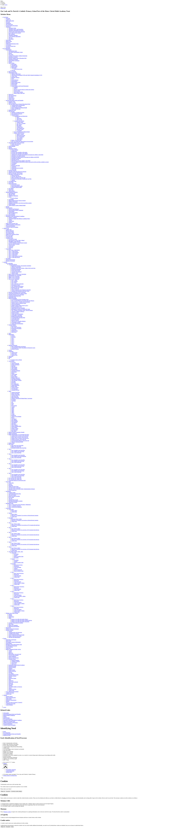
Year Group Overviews (16, 327)
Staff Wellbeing (12, 193)
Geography (11, 356)
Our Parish (8, 258)
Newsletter (16, 554)
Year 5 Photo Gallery (15, 543)
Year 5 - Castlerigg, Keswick (15, 505)
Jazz (12, 402)
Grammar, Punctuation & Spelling (16, 622)
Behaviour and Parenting (14, 626)
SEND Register (12, 146)
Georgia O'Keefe (15, 387)
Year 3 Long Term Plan (16, 462)
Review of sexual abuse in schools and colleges (24, 89)
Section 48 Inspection (10, 259)
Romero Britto (14, 376)
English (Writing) (12, 324)
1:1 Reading (19, 130)
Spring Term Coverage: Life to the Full (19, 437)
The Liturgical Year (10, 233)
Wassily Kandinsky (15, 364)
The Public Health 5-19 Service (15, 686)
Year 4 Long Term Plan (16, 467)
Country (13, 406)
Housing (10, 672)
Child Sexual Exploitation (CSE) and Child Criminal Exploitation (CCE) (26, 75)
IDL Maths (19, 125)
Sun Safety (11, 684)
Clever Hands (20, 137)
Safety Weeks (11, 63)
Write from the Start (21, 135)
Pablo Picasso (14, 367)
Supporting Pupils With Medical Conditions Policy (19, 218)
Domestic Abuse (12, 659)
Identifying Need (12, 110)
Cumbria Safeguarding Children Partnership (18, 55)
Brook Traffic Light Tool (19, 93)
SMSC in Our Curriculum (14, 277)
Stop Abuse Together (18, 92)
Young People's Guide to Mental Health (17, 205)
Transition (13, 164)
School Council (9, 696)
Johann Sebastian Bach (16, 426)
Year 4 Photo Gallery (15, 538)
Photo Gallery (14, 510)
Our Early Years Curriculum (14, 487)
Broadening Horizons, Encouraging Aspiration (21, 265)
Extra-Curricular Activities (14, 496)
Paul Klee (13, 365)
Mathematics (11, 334)
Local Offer (13, 169)
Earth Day (11, 247)
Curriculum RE (9, 236)
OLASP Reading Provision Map (18, 317)
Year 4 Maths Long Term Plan (17, 466)
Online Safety (9, 698)
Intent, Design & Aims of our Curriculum (17, 274)
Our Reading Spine (15, 318)
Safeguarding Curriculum (14, 60)
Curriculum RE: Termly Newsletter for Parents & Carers (23, 347)
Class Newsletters (18, 595)
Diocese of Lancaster (10, 260)
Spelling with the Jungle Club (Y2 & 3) (19, 305)
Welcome (8, 18)
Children (5, 695)
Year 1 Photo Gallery (15, 523)
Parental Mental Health (13, 674)
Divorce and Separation (14, 657)
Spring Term (14, 353)
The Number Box (20, 128)
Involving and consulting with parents (19, 152)
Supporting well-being (16, 158)
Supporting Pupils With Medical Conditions (15, 216)
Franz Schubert (14, 421)
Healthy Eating (12, 669)
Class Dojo (8, 648)
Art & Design (11, 361)
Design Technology (13, 433)
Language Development (16, 271)
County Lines (14, 76)
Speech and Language (13, 681)
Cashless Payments (10, 692)
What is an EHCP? (15, 175)
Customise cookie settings (16, 791)
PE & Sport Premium (10, 215)
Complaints (13, 166)
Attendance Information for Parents (16, 30)
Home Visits (8, 640)
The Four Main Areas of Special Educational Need (19, 104)
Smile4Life (11, 680)
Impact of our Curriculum (14, 276)
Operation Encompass (13, 59)
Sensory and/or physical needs (15, 636)
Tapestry (16, 555)
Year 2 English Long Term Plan (18, 455)
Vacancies (8, 47)
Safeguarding (9, 49)
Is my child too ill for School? (12, 691)
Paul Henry (13, 382)
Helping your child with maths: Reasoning (20, 621)
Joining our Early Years (13, 486)
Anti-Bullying (14, 65)
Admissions (8, 23)
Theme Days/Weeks (13, 502)
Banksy (13, 373)
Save (12, 826)
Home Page (3, 8)
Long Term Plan (14, 396)
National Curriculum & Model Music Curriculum (21, 398)
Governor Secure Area (10, 46)
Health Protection (12, 671)
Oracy (10, 333)
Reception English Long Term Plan (18, 447)
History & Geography (13, 625)
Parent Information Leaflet (16, 186)
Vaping (10, 688)
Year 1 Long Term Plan (16, 452)
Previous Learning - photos (19, 596)
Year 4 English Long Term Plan (18, 464)
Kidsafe (10, 61)
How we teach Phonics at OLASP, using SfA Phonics (22, 300)
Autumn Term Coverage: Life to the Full (19, 435)
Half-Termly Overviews (19, 586)
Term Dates (8, 40)
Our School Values (10, 232)
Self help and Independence (14, 637)
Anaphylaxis (11, 221)
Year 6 (12, 344)
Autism (10, 651)
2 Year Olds (11, 482)
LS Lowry (13, 362)
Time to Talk (19, 119)
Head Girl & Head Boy (11, 697)
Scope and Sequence (15, 304)
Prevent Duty (14, 84)
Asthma (10, 219)
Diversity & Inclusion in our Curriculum (17, 292)
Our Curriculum (9, 263)
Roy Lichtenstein (15, 384)
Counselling (11, 199)
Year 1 (12, 338)
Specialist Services (15, 159)
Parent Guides (17, 90)
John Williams (14, 420)
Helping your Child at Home (12, 613)
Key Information (6, 48)
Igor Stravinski (14, 429)
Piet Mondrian (14, 369)
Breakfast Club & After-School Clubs (14, 644)
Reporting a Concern (13, 57)
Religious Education (13, 345)
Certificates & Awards (10, 703)
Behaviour (11, 653)
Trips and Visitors (12, 494)
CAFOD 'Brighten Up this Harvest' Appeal (18, 242)
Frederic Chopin (14, 428)
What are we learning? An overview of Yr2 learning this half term (25, 529)
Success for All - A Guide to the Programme (20, 301)
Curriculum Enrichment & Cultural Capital (18, 293)
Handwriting (11, 616)
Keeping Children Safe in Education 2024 (17, 58)
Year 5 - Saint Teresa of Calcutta (15, 256)
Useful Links (11, 99)
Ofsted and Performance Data (12, 43)
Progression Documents (16, 328)
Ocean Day (11, 246)
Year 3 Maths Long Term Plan (17, 461)
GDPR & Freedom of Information (13, 224)
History (10, 357)
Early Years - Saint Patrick (14, 250)
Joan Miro (13, 381)
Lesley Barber (14, 427)
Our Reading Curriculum (16, 315)
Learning (5, 262)
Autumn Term (14, 352)
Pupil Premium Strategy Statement (16, 210)
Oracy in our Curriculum (14, 279)
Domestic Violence (15, 77)
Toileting (10, 685)
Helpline (16, 87)
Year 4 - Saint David (13, 254)
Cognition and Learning (16, 106)
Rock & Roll (14, 405)
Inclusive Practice (15, 145)
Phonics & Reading (13, 298)
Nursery (13, 335)
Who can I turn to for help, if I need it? (14, 702)
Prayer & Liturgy (9, 235)
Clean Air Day (12, 245)
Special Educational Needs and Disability (14, 100)
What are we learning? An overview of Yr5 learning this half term (25, 544)
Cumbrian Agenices (15, 661)
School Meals (9, 643)
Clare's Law (13, 663)
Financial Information (10, 225)
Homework (16, 566)
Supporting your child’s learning (18, 155)
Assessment (13, 329)
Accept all (8, 791)
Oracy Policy (14, 282)
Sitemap (5, 763)
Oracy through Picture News (17, 286)
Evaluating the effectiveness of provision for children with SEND (25, 157)
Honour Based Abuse (15, 82)
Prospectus (8, 42)
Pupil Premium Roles (13, 212)
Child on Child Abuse (16, 73)
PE (9, 358)
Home (4, 731)
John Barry (13, 423)
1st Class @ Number (21, 123)
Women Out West (12, 689)
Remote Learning (9, 630)
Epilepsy (10, 222)
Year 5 (12, 342)
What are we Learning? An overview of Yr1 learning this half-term (25, 525)
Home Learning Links (18, 556)
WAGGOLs (13, 332)
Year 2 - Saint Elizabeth (14, 252)
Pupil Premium (9, 207)
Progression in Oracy (15, 285)
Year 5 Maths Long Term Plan (17, 470)
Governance (8, 45)
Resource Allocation (15, 165)
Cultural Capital (14, 273)
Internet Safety (14, 66)
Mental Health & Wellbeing (12, 192)
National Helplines (15, 660)
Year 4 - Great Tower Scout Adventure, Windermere (20, 504)
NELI (18, 117)
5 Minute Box (20, 127)
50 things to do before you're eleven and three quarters (20, 203)
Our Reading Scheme (15, 322)
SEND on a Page (12, 102)
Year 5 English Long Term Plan (18, 469)
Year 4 (12, 341)
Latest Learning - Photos (19, 583)
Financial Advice (12, 667)
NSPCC (15, 88)
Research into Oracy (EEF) (17, 287)
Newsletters (11, 38)
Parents (4, 638)
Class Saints (8, 248)
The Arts (10, 498)
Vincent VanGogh (15, 363)
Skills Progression (15, 397)
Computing (11, 351)
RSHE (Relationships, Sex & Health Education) (19, 434)
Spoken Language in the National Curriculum (21, 289)
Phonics (10, 614)
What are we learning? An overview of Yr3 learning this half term (25, 534)
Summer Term (14, 355)
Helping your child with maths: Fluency (19, 619)
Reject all (3, 791)
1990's (12, 412)
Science (10, 350)
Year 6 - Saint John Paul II (14, 257)
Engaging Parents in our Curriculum (16, 294)
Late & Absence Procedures (12, 25)
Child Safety (14, 67)
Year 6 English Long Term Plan (18, 474)
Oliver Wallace (14, 425)
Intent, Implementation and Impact (18, 346)
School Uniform (9, 647)
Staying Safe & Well (15, 270)
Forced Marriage (14, 79)
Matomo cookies (7, 811)
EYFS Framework (12, 490)
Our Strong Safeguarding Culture (16, 52)
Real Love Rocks (12, 71)
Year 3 (12, 340)
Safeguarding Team (13, 51)
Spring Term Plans (15, 393)
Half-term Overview (18, 564)
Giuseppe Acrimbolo (15, 370)
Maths (10, 618)
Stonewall (11, 683)
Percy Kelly (13, 375)
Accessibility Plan (12, 181)
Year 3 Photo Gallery (15, 533)
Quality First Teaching (16, 143)
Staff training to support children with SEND (20, 160)
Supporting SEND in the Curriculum (16, 142)
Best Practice (14, 326)
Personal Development (16, 269)
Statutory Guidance (13, 217)
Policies (10, 53)
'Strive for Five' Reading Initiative (18, 321)
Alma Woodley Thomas (16, 380)
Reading (10, 615)
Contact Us (8, 19)
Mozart (12, 417)
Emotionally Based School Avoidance (17, 665)
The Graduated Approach (16, 113)
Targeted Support (15, 114)
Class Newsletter (17, 567)
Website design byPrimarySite (10, 775)
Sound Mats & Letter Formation (18, 308)
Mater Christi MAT (10, 20)
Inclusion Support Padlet (16, 187)
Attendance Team (12, 28)
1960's (12, 410)
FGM (12, 78)
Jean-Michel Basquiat (15, 379)
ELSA (10, 197)
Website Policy (9, 772)
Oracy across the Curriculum (17, 283)
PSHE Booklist (12, 204)
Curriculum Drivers (13, 264)
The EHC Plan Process (16, 176)
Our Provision (12, 111)
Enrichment (8, 491)
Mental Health (14, 83)
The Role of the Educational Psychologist (17, 171)
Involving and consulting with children (19, 153)
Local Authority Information (15, 36)
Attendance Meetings (13, 35)
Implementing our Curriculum (15, 275)
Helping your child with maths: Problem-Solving (21, 620)
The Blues (13, 400)
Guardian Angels (9, 238)
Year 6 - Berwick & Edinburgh (15, 507)
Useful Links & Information (17, 314)
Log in (5, 4)
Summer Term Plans (15, 394)
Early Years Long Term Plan (17, 445)
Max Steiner (13, 431)
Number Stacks (20, 122)
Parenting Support (12, 675)
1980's (12, 411)
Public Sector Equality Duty (12, 223)
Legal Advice (14, 662)
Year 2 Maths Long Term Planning (18, 456)
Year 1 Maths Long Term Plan (17, 451)
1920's (12, 408)
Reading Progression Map (16, 316)
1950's (12, 409)
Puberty (10, 677)
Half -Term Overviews (19, 573)
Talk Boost (19, 118)
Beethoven (13, 415)
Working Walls (14, 330)
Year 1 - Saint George (13, 251)
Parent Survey (12, 98)
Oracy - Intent (14, 280)
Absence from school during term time (17, 31)
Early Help (11, 54)
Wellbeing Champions (13, 195)
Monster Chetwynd (15, 377)
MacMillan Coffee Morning (14, 241)
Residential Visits (12, 297)
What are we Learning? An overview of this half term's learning (24, 515)
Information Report (13, 148)
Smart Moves (19, 139)
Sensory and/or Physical (19, 133)
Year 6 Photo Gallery (15, 548)
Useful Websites (9, 704)
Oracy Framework (15, 288)
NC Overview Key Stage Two (15, 479)
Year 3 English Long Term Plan (18, 460)
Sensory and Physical (15, 108)
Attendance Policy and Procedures (16, 29)
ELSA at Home (14, 198)
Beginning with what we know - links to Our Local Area (23, 268)
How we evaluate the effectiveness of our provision (22, 141)
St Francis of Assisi (13, 239)
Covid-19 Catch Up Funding (12, 227)
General (10, 631)
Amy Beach (13, 418)
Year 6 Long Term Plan (16, 476)
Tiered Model (11, 211)
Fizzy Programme (20, 136)
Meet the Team (12, 194)
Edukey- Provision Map (16, 140)
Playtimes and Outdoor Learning (15, 501)
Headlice (10, 668)
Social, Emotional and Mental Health (19, 107)
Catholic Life (6, 228)
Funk (12, 404)
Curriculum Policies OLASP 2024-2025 (17, 480)
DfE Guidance (12, 34)
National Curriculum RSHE (17, 441)
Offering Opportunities (16, 266)
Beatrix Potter (14, 386)
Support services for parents (17, 168)
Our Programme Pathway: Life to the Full (20, 440)
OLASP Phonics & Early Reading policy (20, 299)
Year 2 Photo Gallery (15, 528)
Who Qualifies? (12, 213)
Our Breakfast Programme (11, 645)
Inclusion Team (12, 101)
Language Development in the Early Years (20, 291)
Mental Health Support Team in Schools (17, 200)
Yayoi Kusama (14, 388)
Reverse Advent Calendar (14, 244)
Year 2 (12, 339)
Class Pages (8, 508)
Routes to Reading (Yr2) (16, 306)
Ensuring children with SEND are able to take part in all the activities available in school (30, 162)
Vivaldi (12, 414)
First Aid (13, 70)
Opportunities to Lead (13, 499)
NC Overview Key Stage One (15, 478)
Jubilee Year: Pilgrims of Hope (12, 234)
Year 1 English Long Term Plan (18, 450)
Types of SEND (14, 149)
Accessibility (14, 163)
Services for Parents (15, 184)
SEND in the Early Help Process (16, 172)
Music (10, 391)
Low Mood (11, 673)
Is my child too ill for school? (15, 32)
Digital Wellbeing (12, 656)
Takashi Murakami (15, 385)
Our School (5, 17)
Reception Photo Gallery (16, 519)
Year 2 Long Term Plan (16, 457)
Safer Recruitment (12, 95)
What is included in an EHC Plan (18, 177)
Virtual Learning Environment (12, 628)
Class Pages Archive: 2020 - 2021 (16, 551)
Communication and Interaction (18, 105)
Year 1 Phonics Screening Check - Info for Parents (22, 310)
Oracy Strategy (14, 281)
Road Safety (14, 64)
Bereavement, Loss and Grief (15, 654)
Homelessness (14, 81)
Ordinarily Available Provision (17, 112)
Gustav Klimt (14, 374)
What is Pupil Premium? (14, 209)
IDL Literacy (19, 124)
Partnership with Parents (11, 639)
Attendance (8, 26)
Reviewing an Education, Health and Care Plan (21, 178)
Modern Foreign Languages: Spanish (16, 432)
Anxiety (10, 650)
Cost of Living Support (13, 655)
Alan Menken (14, 422)
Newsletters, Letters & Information (13, 642)
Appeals (13, 180)
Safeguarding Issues (13, 72)
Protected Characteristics (11, 700)
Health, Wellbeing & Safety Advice (13, 649)
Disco (12, 403)
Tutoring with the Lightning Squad (18, 303)
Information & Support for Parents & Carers (20, 309)
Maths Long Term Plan (16, 446)
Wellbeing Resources (13, 201)
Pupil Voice (11, 94)
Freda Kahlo (14, 371)
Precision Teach (20, 129)
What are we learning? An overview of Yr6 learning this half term (25, 549)
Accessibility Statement (11, 769)
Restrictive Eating (12, 678)
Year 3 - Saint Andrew (13, 253)
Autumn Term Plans (15, 392)
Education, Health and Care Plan (16, 174)
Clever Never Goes (18, 69)
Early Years (11, 444)
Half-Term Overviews (18, 579)
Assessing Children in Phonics (17, 311)
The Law (10, 37)
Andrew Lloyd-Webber (16, 416)
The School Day (9, 24)
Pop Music (13, 399)
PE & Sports (11, 497)
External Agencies (12, 170)
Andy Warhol (14, 368)
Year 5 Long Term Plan (16, 472)
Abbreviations (12, 190)
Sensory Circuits (20, 134)
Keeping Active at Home (16, 359)
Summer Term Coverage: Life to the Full (20, 438)
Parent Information (13, 183)
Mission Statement (10, 230)
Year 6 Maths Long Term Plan (17, 475)
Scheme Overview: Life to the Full (18, 439)
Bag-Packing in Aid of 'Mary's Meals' (17, 240)
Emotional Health (12, 666)
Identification (14, 151)
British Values (9, 41)
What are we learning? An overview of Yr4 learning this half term (25, 539)
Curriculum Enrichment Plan (15, 295)
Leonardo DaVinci (15, 390)
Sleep (10, 679)
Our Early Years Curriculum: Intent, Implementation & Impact (22, 488)
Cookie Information (10, 770)
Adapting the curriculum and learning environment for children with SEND (27, 154)
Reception (13, 336)
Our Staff (8, 22)
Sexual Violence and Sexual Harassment (19, 86)
